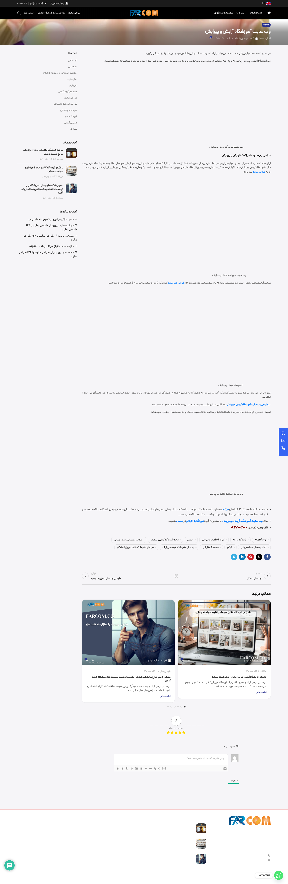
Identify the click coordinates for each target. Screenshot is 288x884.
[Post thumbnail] (71, 154)
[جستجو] (19, 13)
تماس (179, 521)
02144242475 (247, 855)
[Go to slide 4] (175, 706)
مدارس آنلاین (70, 123)
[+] (164, 768)
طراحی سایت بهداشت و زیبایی (128, 540)
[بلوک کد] (150, 769)
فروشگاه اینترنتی (68, 110)
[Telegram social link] (234, 557)
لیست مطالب (176, 576)
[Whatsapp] (278, 875)
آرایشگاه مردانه (239, 540)
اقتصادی (72, 67)
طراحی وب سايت (176, 283)
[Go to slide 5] (171, 706)
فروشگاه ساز (71, 116)
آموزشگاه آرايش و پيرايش (213, 540)
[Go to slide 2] (181, 706)
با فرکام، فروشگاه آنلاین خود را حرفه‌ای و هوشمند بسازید (239, 677)
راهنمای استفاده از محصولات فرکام (60, 73)
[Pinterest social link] (250, 557)
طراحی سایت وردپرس (131, 862)
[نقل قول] (146, 769)
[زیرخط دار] (127, 769)
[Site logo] (144, 13)
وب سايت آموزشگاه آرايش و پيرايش (242, 521)
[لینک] (155, 769)
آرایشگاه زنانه (260, 540)
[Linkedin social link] (242, 557)
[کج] (122, 769)
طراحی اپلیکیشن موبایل (129, 850)
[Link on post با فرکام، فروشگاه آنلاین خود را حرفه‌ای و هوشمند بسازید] (224, 632)
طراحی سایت (259, 172)
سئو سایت (72, 79)
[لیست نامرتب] (141, 769)
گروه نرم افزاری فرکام (244, 39)
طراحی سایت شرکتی (132, 844)
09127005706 (251, 860)
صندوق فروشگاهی (67, 92)
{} (159, 768)
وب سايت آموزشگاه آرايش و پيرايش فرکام (135, 547)
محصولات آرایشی (210, 547)
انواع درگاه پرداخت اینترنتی (43, 219)
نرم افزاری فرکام (195, 521)
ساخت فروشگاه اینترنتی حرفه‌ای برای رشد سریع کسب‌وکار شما (43, 152)
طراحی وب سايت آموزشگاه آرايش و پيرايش (247, 405)
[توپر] (118, 769)
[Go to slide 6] (168, 706)
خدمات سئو (135, 838)
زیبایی (190, 540)
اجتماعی (72, 60)
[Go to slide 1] (185, 706)
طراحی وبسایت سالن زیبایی (253, 547)
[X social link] (259, 557)
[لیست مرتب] (136, 769)
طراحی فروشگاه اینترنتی (65, 104)
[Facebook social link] (267, 557)
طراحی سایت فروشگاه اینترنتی (126, 825)
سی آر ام (73, 85)
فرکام (225, 509)
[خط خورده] (132, 769)
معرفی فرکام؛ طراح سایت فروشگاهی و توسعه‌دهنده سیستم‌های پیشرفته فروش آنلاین (130, 679)
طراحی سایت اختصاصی (130, 856)
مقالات (266, 24)
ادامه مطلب (261, 692)
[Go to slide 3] (178, 706)
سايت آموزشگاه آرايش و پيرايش (165, 540)
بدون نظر (43, 159)
